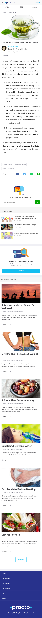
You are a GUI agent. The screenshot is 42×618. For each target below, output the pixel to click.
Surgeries (35, 7)
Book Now (21, 271)
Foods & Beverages (8, 168)
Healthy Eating (7, 164)
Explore (11, 12)
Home (4, 12)
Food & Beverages (20, 164)
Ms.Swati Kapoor (13, 47)
